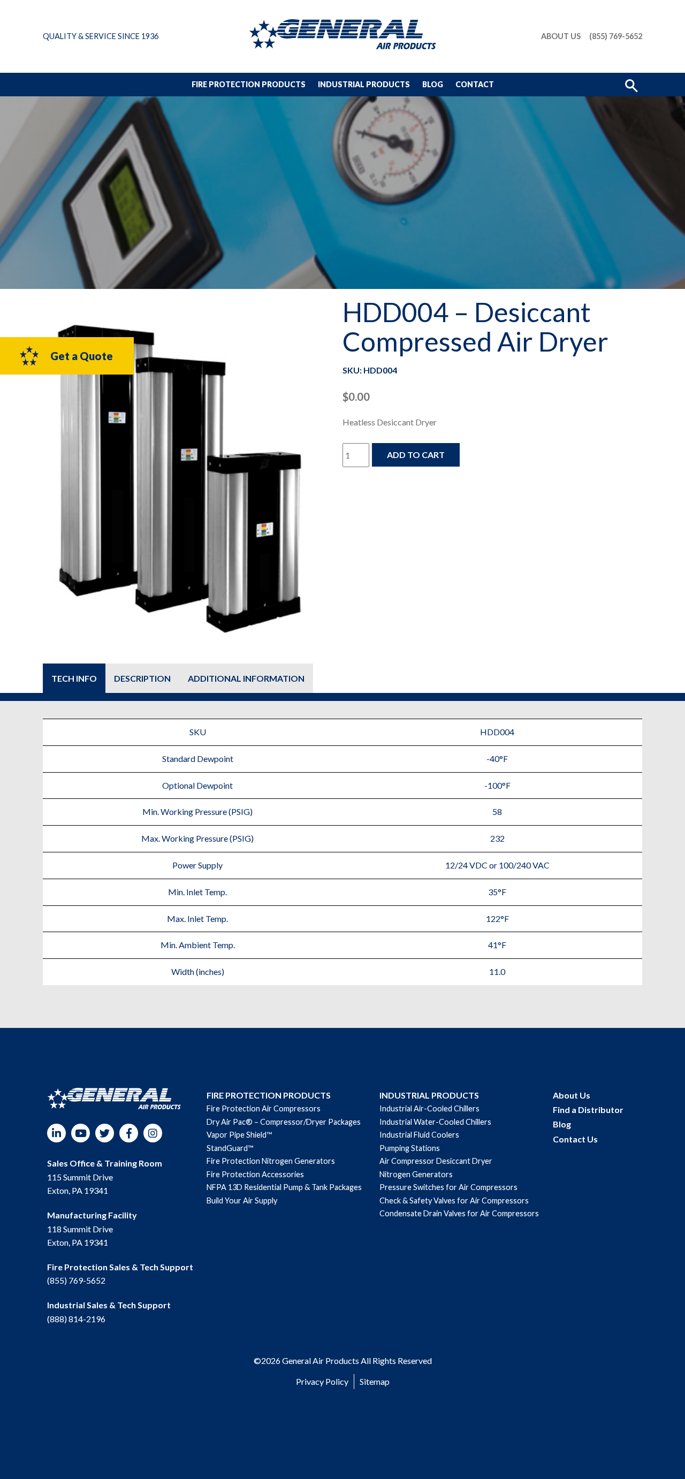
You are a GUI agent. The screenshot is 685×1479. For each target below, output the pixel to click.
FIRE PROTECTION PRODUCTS (269, 1095)
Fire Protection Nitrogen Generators (271, 1160)
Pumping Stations (409, 1148)
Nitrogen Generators (416, 1174)
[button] (631, 84)
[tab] (74, 678)
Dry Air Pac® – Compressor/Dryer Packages (284, 1121)
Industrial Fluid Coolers (419, 1134)
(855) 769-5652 (615, 36)
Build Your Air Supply (242, 1200)
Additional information (246, 678)
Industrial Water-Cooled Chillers (435, 1121)
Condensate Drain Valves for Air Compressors (459, 1213)
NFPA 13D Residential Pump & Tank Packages (284, 1187)
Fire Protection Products (249, 84)
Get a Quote (81, 355)
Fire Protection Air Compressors (264, 1108)
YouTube (80, 1133)
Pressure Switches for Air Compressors (448, 1187)
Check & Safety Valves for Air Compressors (454, 1200)
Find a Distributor (588, 1109)
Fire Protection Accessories (255, 1174)
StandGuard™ (230, 1148)
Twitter (104, 1133)
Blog (432, 84)
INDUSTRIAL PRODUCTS (429, 1095)
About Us (561, 36)
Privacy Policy (322, 1381)
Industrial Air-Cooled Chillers (429, 1108)
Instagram (152, 1133)
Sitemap (375, 1381)
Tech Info (74, 678)
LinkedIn (56, 1133)
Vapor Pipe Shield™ (239, 1134)
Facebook (128, 1133)
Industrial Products (364, 84)
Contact (474, 84)
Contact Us (575, 1139)
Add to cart (416, 454)
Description (142, 678)
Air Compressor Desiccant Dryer (435, 1160)
